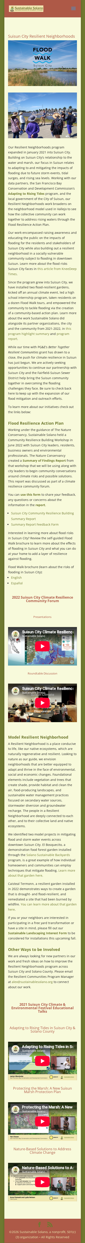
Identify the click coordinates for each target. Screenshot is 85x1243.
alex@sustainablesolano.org (32, 982)
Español (17, 583)
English (16, 577)
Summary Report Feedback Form (35, 524)
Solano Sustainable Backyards (48, 855)
